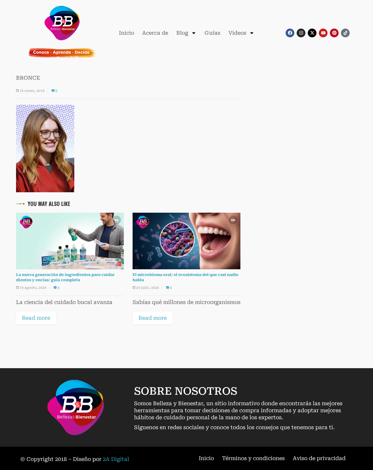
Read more (36, 318)
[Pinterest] (334, 33)
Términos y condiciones (253, 458)
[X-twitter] (312, 33)
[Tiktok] (345, 33)
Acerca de (155, 33)
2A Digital (116, 459)
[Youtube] (323, 33)
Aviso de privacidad (319, 458)
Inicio (126, 33)
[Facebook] (290, 33)
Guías (212, 33)
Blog (182, 33)
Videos (237, 33)
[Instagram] (301, 33)
